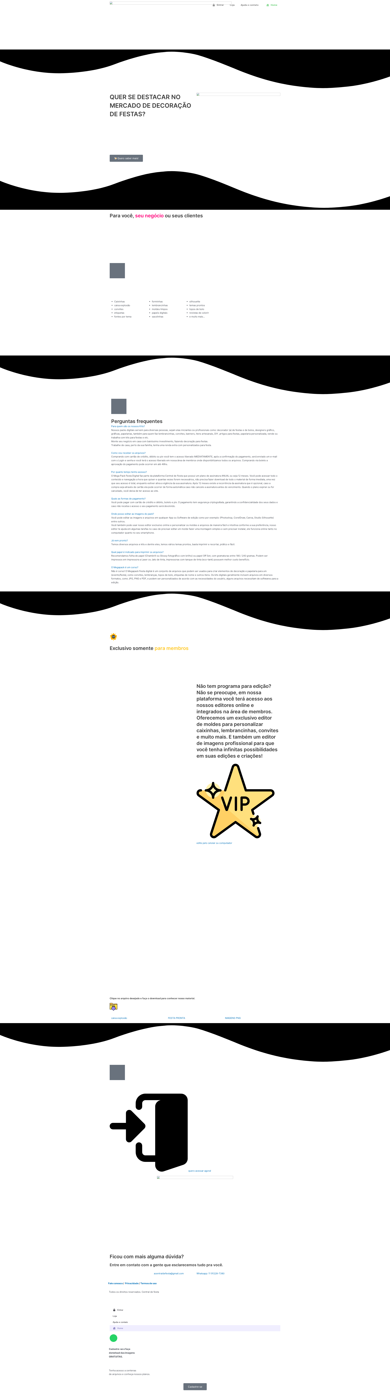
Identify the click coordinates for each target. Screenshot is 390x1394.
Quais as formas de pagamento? (128, 498)
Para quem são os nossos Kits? (128, 426)
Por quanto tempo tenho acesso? (129, 472)
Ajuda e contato (250, 5)
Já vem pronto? (119, 540)
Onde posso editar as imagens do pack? (132, 513)
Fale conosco (115, 1283)
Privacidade (132, 1283)
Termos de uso (148, 1283)
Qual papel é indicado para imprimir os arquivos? (137, 552)
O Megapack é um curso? (124, 567)
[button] (195, 426)
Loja (232, 5)
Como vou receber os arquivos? (128, 452)
